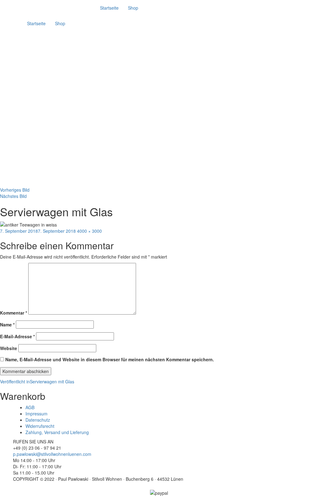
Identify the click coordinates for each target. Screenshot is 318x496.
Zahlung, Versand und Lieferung (57, 432)
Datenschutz (37, 420)
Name (7, 324)
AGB (29, 407)
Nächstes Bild (13, 196)
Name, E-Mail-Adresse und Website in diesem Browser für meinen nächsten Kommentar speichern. (109, 359)
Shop (133, 8)
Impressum (36, 413)
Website (8, 348)
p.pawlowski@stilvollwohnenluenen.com (52, 454)
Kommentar (13, 313)
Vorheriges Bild (15, 190)
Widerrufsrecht (39, 426)
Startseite (109, 8)
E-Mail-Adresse (17, 336)
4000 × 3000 (89, 231)
